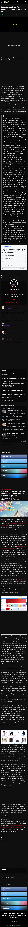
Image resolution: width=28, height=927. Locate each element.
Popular (11, 405)
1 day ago (8, 438)
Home (5, 913)
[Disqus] (14, 324)
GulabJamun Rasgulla (13, 410)
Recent (7, 405)
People (3, 405)
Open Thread (12, 913)
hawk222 (9, 423)
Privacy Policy (14, 917)
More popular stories (7, 400)
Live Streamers (9, 258)
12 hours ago (10, 420)
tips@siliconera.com (17, 925)
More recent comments (7, 444)
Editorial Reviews (9, 255)
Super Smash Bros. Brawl (9, 277)
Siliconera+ (20, 913)
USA (17, 277)
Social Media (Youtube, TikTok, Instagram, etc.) (12, 264)
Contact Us (13, 915)
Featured (3, 489)
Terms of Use (22, 915)
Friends (7, 261)
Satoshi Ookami (11, 433)
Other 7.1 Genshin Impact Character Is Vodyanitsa (12, 429)
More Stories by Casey (14, 302)
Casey (7, 14)
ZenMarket (22, 579)
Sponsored (8, 489)
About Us (5, 915)
